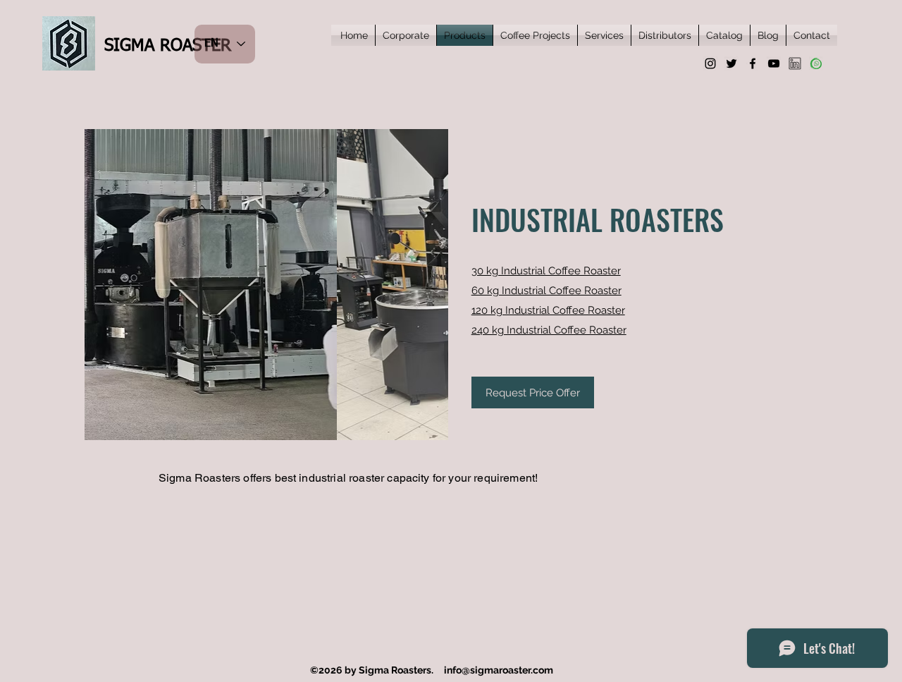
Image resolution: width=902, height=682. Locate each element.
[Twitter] (731, 63)
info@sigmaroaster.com (498, 670)
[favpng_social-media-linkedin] (795, 63)
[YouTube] (774, 63)
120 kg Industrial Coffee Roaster (548, 310)
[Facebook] (753, 63)
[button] (292, 284)
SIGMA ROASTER (167, 45)
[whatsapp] (816, 63)
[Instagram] (710, 63)
